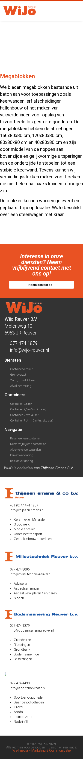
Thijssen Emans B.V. (57, 468)
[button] (75, 10)
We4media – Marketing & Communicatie (41, 750)
